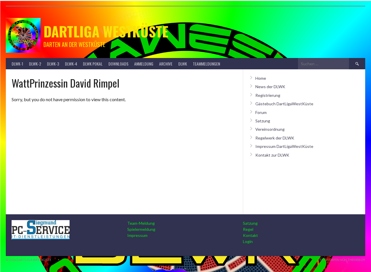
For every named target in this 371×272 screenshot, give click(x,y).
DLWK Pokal (93, 64)
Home (260, 78)
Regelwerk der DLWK (274, 137)
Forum (261, 112)
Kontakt (250, 235)
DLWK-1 (17, 64)
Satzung (262, 120)
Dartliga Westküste (105, 31)
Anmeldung (143, 64)
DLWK (182, 64)
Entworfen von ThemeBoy (342, 260)
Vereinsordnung (270, 129)
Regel (248, 229)
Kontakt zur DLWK (272, 155)
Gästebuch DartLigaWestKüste (284, 103)
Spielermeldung (141, 229)
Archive (165, 64)
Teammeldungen (206, 64)
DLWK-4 (71, 64)
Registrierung (267, 95)
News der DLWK (270, 86)
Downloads (118, 64)
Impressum (137, 235)
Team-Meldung (141, 223)
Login (248, 241)
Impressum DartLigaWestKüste (284, 146)
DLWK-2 (35, 64)
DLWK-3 (53, 64)
